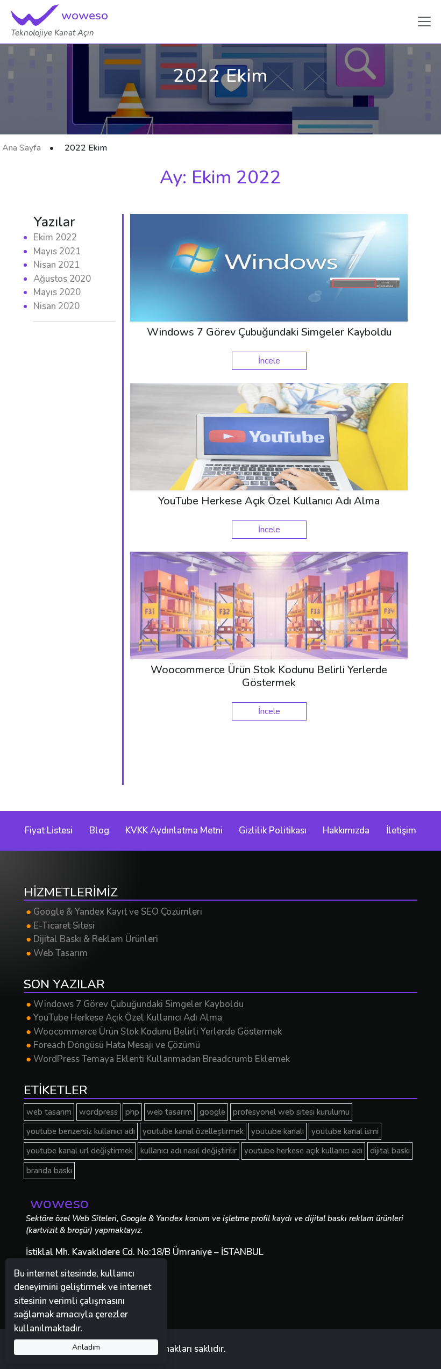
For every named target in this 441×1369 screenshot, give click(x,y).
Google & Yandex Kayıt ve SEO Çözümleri (114, 911)
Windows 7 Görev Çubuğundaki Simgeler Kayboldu (135, 1004)
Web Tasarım (57, 953)
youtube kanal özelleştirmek (193, 1131)
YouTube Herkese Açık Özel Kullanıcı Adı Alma (124, 1017)
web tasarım (49, 1112)
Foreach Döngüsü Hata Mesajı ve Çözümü (113, 1045)
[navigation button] (424, 21)
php (132, 1112)
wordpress (98, 1112)
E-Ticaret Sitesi (60, 925)
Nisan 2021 (56, 265)
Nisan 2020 (56, 306)
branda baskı (49, 1170)
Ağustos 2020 (62, 279)
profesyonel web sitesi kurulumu (291, 1112)
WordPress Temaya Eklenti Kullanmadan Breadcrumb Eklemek (158, 1059)
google (212, 1112)
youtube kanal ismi (345, 1131)
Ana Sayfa (21, 148)
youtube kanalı (277, 1131)
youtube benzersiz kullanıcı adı (80, 1131)
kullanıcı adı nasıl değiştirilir (188, 1150)
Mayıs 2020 (57, 292)
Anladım (86, 1347)
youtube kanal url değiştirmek (79, 1150)
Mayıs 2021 (57, 251)
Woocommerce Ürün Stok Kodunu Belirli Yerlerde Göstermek (154, 1031)
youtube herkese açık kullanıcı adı (303, 1150)
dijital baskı (390, 1150)
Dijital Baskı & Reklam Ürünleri (92, 939)
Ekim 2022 (55, 237)
